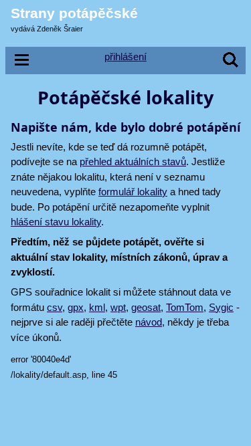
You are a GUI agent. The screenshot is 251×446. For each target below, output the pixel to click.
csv (54, 307)
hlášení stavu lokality (56, 221)
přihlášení (125, 56)
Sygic (221, 307)
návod (148, 322)
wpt (118, 307)
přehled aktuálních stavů (133, 161)
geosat (146, 307)
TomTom (184, 307)
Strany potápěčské (74, 13)
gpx (76, 307)
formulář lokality (132, 191)
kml (97, 307)
